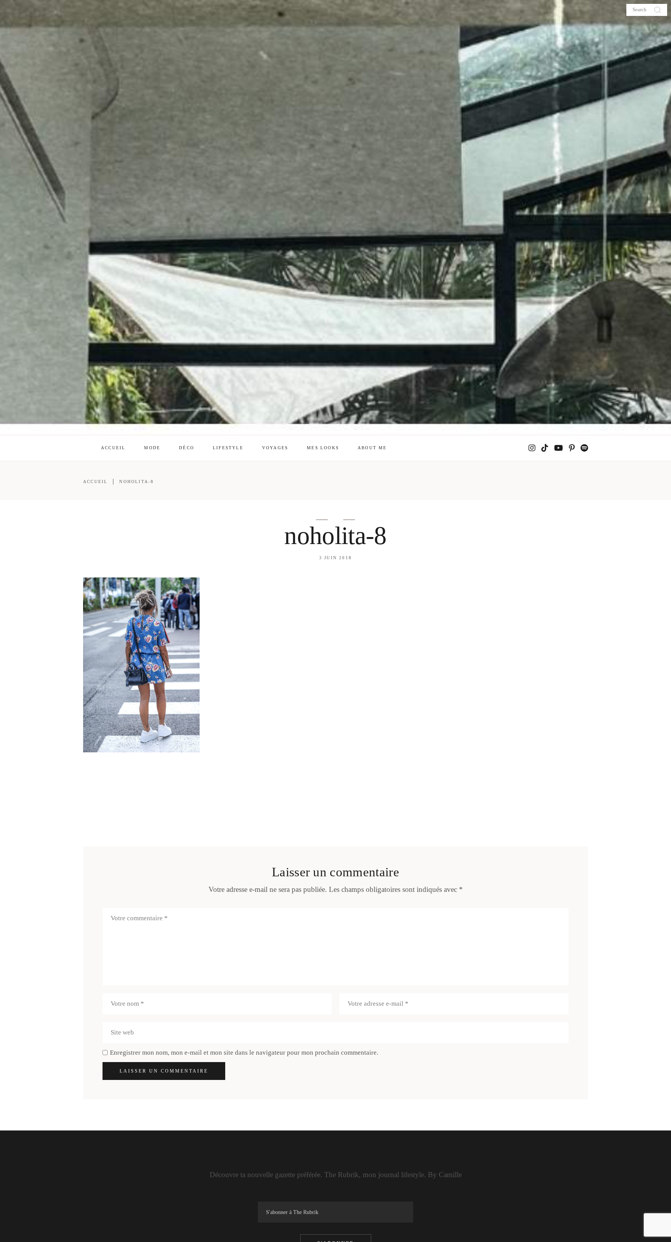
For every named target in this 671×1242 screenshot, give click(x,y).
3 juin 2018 (335, 557)
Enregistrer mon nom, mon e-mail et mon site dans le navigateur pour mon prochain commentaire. (244, 1052)
